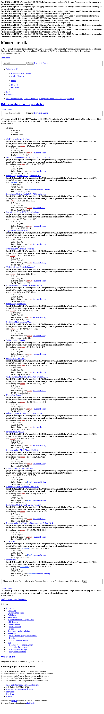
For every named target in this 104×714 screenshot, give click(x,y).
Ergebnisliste (11, 560)
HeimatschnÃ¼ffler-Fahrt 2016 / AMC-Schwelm (26, 194)
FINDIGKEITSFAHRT (15, 358)
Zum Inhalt (5, 58)
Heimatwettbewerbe (16, 613)
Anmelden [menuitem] (10, 94)
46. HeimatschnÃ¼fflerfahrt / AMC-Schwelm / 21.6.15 (28, 377)
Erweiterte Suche (41, 63)
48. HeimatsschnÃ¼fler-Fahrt (18, 139)
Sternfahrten (12, 617)
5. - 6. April (10, 541)
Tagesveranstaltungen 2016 (17, 230)
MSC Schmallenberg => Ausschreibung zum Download (28, 157)
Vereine (11, 629)
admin (22, 146)
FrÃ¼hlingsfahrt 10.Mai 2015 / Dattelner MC (24, 413)
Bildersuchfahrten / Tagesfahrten (22, 104)
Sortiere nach (48, 581)
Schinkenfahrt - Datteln (15, 340)
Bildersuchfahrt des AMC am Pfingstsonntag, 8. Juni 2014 (29, 523)
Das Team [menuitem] (15, 87)
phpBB (14, 701)
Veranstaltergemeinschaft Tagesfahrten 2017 (23, 176)
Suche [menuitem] (13, 81)
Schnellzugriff (11, 69)
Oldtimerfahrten (14, 624)
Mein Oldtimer (15, 626)
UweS (29, 482)
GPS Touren (13, 622)
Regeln (12, 638)
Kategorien (10, 608)
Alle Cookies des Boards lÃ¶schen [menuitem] (20, 689)
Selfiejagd (12, 633)
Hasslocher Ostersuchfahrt (16, 395)
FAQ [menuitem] (8, 92)
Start (9, 642)
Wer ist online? (8, 656)
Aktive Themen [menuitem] (17, 76)
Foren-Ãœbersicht (31, 685)
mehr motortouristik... (14, 685)
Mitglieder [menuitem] (15, 85)
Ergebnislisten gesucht (15, 432)
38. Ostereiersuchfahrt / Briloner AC (20, 267)
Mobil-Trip (12, 610)
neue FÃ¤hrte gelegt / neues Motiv (23, 636)
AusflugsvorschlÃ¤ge (18, 649)
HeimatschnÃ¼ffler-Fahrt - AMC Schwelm (23, 505)
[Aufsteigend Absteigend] (76, 581)
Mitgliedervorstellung (17, 652)
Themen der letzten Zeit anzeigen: (17, 581)
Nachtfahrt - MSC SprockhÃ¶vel (19, 468)
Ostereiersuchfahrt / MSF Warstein (20, 249)
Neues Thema (6, 109)
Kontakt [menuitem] (9, 696)
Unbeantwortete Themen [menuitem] (21, 74)
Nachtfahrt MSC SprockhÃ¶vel (18, 322)
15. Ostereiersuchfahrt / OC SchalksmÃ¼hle (24, 285)
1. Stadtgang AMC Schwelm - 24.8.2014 (22, 486)
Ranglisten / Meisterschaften (19, 631)
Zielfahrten (12, 615)
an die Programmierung (18, 640)
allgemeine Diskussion (18, 647)
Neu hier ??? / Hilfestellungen (21, 645)
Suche (30, 63)
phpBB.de (30, 703)
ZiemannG (14, 182)
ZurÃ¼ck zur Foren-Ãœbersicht (14, 600)
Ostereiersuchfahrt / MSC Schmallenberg (22, 212)
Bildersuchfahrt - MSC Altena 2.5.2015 (22, 450)
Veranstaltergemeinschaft (16, 304)
